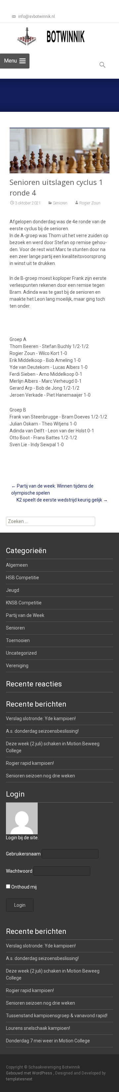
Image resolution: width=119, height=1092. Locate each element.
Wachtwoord (19, 871)
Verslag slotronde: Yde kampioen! (41, 718)
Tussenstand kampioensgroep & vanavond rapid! (56, 1015)
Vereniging (17, 665)
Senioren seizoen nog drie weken (40, 775)
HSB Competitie (22, 577)
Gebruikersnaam (23, 853)
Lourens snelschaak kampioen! (38, 1028)
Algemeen (17, 565)
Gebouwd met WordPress (29, 1073)
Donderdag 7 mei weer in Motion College (48, 1040)
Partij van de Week (25, 615)
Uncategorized (21, 653)
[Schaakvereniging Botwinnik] (51, 36)
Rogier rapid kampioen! (30, 763)
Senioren (60, 203)
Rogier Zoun (89, 203)
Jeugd (12, 590)
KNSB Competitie (24, 602)
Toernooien (18, 640)
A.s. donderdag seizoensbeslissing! (42, 731)
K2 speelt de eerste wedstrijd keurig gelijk (62, 499)
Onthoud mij (23, 887)
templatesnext (19, 1079)
